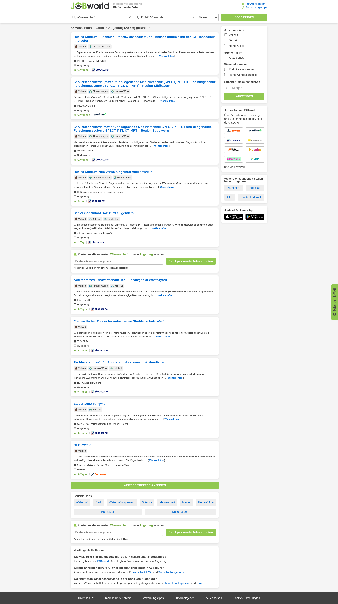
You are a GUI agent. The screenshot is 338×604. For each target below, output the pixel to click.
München (171, 583)
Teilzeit (233, 40)
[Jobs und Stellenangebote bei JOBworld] (90, 5)
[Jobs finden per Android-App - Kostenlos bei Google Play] (254, 217)
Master (186, 502)
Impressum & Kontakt (118, 598)
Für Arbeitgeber (255, 3)
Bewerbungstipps (256, 7)
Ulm (199, 583)
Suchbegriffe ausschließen (242, 81)
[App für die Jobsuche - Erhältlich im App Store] (233, 217)
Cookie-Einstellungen (246, 598)
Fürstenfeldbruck (251, 197)
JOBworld (102, 561)
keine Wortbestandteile (243, 74)
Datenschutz (86, 598)
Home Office (206, 502)
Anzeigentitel (237, 57)
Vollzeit (233, 35)
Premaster (107, 511)
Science (147, 502)
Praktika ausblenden (242, 69)
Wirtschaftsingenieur (121, 502)
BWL (99, 502)
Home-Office (237, 45)
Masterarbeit (167, 502)
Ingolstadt (184, 583)
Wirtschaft (82, 502)
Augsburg (115, 28)
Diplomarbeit (180, 511)
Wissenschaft (85, 28)
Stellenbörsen (213, 598)
